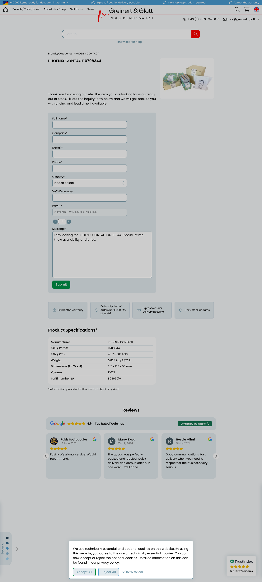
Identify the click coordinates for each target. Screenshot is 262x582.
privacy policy (108, 562)
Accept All (84, 572)
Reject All (109, 572)
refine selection (132, 572)
